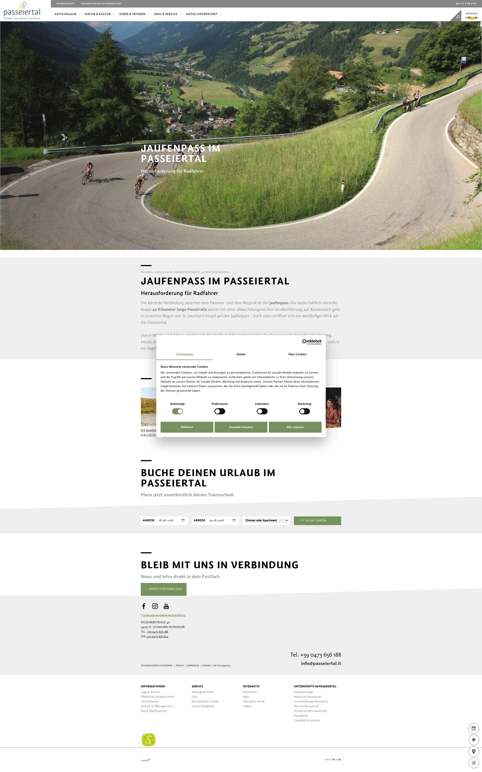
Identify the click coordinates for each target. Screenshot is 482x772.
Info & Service (165, 14)
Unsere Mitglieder (203, 706)
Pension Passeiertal (306, 706)
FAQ (194, 696)
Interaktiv (251, 686)
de (457, 4)
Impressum (193, 666)
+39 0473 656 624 (157, 636)
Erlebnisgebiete (65, 4)
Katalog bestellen (203, 692)
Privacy (180, 666)
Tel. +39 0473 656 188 (315, 655)
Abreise (199, 520)
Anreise (148, 520)
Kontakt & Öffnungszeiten (157, 706)
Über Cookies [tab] (297, 354)
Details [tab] (241, 354)
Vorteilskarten (150, 701)
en (468, 4)
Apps (246, 696)
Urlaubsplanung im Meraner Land (101, 4)
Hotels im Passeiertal (307, 696)
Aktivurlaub (65, 14)
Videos (247, 706)
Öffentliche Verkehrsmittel (157, 696)
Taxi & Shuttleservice (154, 711)
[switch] (219, 411)
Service (197, 686)
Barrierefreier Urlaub (205, 701)
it (463, 4)
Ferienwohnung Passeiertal (311, 701)
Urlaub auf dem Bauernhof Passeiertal (310, 713)
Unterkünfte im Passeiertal (315, 686)
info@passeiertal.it (321, 663)
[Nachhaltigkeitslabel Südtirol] (148, 739)
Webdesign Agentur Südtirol (145, 760)
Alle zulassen (295, 427)
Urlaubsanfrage (303, 692)
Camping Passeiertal (307, 720)
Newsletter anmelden (165, 589)
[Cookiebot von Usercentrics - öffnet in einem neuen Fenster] (305, 342)
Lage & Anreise (150, 692)
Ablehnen (187, 427)
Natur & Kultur (98, 14)
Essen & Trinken (132, 14)
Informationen (153, 686)
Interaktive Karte (253, 701)
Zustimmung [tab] (184, 354)
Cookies (206, 666)
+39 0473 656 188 (157, 631)
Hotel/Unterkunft (202, 14)
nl (475, 4)
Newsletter (250, 692)
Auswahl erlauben (241, 427)
